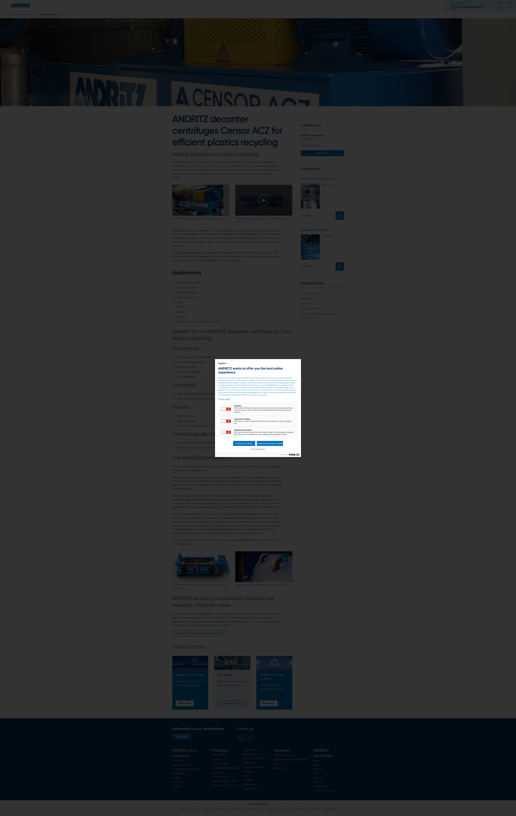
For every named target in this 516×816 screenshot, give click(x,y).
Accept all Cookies (244, 443)
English (221, 363)
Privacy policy (224, 399)
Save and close (258, 449)
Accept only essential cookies (270, 443)
